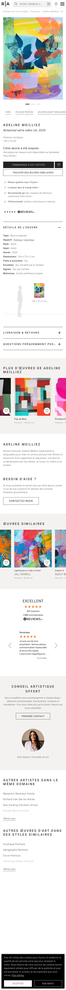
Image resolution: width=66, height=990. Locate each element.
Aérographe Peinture (15, 849)
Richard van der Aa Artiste (19, 799)
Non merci (48, 983)
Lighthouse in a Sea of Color (27, 570)
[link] (49, 4)
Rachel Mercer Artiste (16, 810)
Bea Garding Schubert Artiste (20, 805)
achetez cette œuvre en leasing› (32, 201)
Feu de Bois (20, 419)
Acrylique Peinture (14, 844)
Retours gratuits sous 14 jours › (23, 182)
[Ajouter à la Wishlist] (59, 165)
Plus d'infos (18, 975)
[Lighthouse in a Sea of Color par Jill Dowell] (33, 548)
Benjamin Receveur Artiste (19, 793)
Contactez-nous (21, 500)
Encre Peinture (12, 855)
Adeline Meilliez (51, 11)
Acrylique (29, 239)
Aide (8, 112)
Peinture (35, 11)
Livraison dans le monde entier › (23, 187)
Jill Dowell (22, 574)
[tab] (33, 227)
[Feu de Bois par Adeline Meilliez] (33, 397)
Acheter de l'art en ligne (15, 11)
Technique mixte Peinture (18, 861)
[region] (33, 645)
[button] (62, 3)
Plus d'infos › (10, 156)
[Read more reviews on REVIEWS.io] (33, 620)
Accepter (18, 983)
